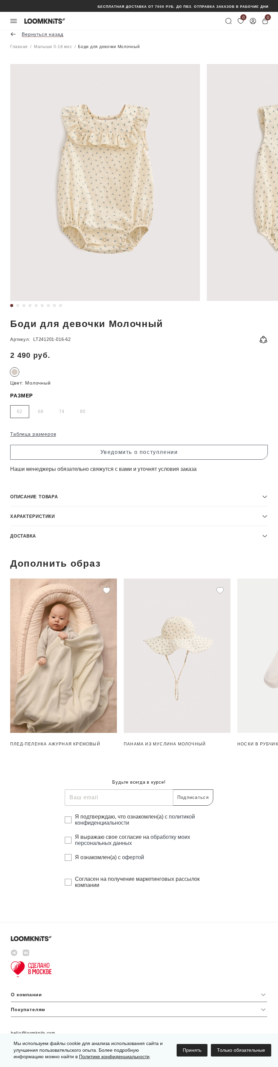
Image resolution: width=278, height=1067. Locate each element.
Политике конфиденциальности (114, 1056)
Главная (19, 46)
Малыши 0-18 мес (53, 46)
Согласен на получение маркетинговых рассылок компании (137, 882)
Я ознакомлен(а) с (109, 857)
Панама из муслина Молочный (165, 744)
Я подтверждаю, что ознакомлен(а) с (135, 820)
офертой (133, 857)
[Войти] (253, 21)
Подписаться (193, 797)
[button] (139, 496)
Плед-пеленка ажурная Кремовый (55, 744)
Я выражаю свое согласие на (132, 840)
